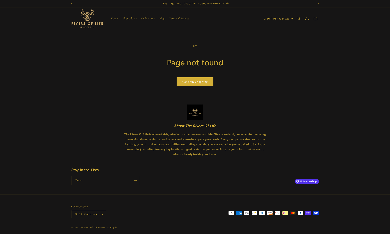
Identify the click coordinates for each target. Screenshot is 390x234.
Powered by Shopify (107, 227)
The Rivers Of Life (89, 227)
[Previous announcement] (71, 3)
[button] (298, 18)
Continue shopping (195, 82)
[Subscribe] (135, 180)
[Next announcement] (318, 3)
